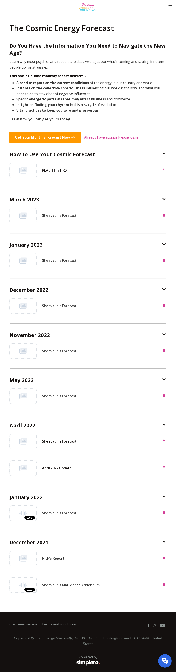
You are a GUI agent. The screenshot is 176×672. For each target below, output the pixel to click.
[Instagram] (154, 625)
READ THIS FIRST (55, 170)
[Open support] (165, 661)
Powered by (53, 659)
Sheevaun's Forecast (59, 441)
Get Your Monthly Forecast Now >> (45, 137)
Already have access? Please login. (111, 137)
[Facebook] (148, 625)
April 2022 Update (57, 468)
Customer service (23, 624)
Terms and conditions (59, 624)
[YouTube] (162, 625)
